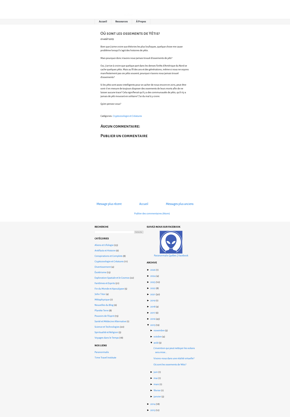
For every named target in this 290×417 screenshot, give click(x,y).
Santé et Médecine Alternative (110, 321)
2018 (153, 306)
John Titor (100, 294)
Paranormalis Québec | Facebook (171, 255)
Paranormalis (102, 352)
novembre (159, 330)
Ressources (121, 21)
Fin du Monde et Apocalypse (109, 288)
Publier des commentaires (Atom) (152, 213)
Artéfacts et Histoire (105, 250)
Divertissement (103, 267)
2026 (153, 270)
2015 (153, 325)
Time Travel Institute (105, 357)
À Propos (141, 21)
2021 (153, 294)
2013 (153, 410)
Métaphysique (102, 299)
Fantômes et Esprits (105, 283)
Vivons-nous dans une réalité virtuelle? (173, 358)
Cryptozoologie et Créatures (127, 116)
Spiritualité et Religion (106, 332)
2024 (153, 276)
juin (156, 372)
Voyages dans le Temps (107, 337)
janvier (157, 396)
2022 (153, 288)
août (156, 342)
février (157, 390)
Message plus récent (109, 204)
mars (157, 384)
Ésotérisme (100, 272)
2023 (153, 282)
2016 (153, 319)
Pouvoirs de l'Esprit (104, 316)
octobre (158, 336)
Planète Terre (102, 310)
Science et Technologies (107, 326)
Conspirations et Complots (108, 256)
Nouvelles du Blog (104, 305)
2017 (153, 312)
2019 (153, 300)
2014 (153, 404)
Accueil (103, 21)
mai (156, 378)
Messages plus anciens (179, 204)
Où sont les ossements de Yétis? (169, 364)
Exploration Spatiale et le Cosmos (112, 277)
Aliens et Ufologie (104, 245)
